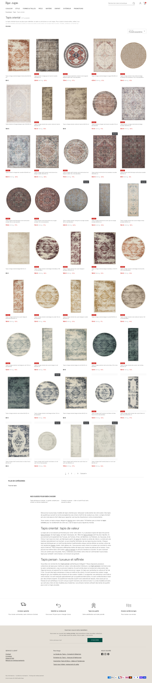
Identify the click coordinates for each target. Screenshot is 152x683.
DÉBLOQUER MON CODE (95, 353)
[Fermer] (110, 322)
